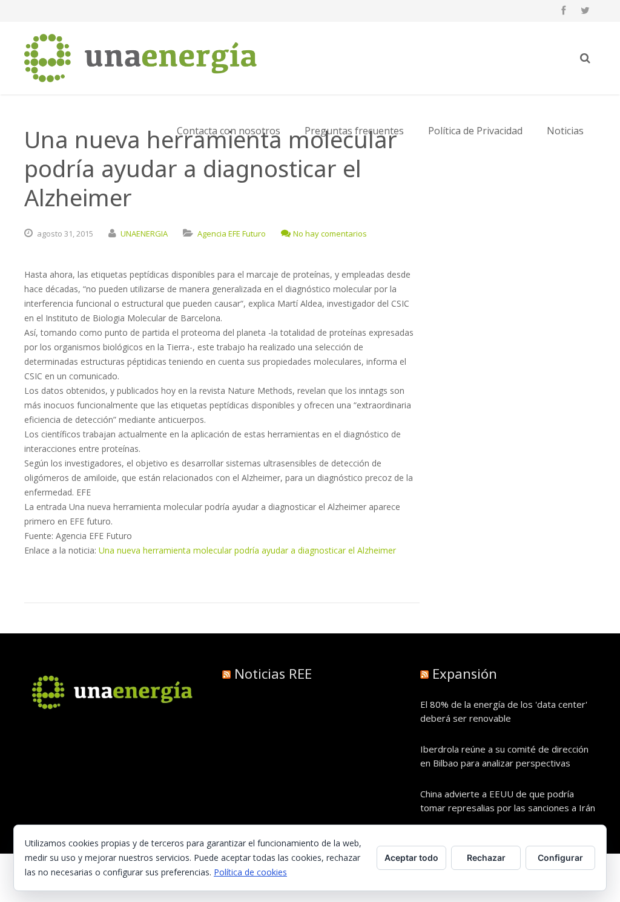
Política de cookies (250, 872)
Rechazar (486, 857)
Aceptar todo (411, 857)
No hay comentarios (330, 233)
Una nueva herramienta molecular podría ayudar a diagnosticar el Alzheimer (247, 550)
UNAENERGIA (144, 233)
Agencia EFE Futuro (231, 233)
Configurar (560, 857)
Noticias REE (273, 673)
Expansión (464, 673)
